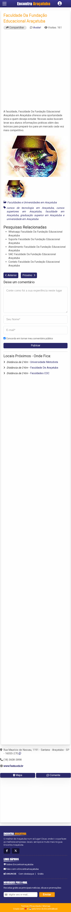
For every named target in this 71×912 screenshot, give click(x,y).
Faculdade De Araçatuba (44, 367)
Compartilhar (16, 27)
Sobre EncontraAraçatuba (19, 864)
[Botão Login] (60, 4)
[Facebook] (7, 851)
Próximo (27, 275)
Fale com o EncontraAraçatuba (22, 869)
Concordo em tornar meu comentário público (29, 338)
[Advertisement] (35, 71)
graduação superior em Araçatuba (41, 215)
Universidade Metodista (44, 362)
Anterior (12, 275)
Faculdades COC (39, 373)
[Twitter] (15, 851)
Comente (55, 775)
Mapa (19, 775)
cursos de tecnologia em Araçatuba (30, 207)
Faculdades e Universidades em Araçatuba (32, 202)
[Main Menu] (4, 3)
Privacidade (35, 906)
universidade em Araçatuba (22, 219)
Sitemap (46, 906)
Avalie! (37, 27)
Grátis (40, 874)
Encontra (33, 3)
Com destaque (26, 874)
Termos (24, 906)
